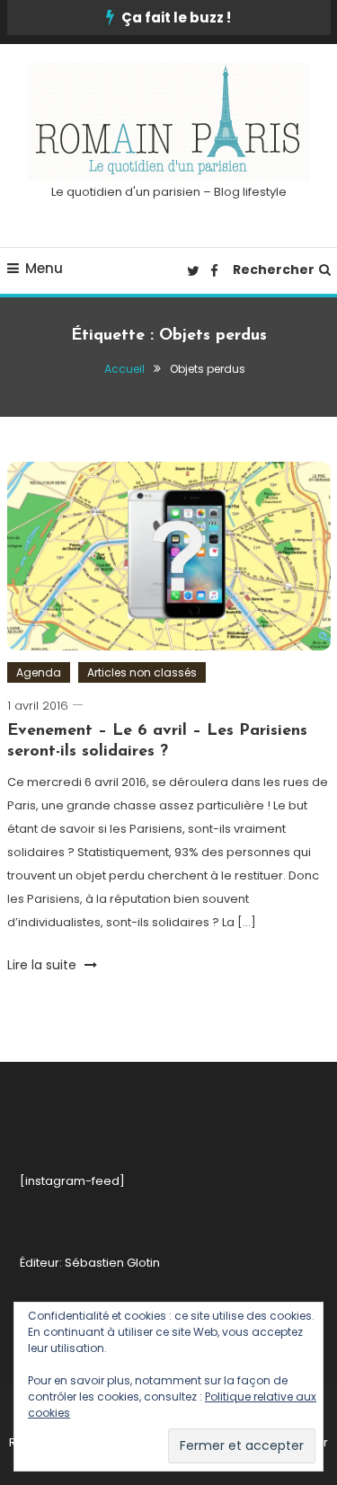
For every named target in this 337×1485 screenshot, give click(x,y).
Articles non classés (142, 672)
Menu (44, 268)
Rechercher (274, 269)
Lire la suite (43, 965)
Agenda (38, 672)
